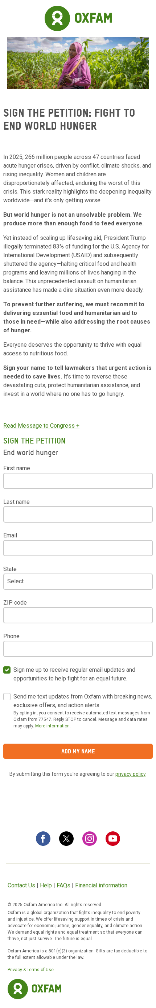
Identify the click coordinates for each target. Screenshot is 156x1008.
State (10, 569)
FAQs (63, 885)
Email (10, 535)
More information (52, 725)
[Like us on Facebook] (43, 838)
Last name (16, 501)
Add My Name (78, 751)
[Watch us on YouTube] (113, 838)
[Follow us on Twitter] (66, 838)
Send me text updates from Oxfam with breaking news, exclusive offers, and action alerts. (82, 701)
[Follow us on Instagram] (89, 838)
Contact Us (21, 885)
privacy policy (130, 774)
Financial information (101, 885)
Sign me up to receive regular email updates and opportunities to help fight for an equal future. (74, 674)
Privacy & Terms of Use (31, 969)
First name (16, 468)
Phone (11, 636)
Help (46, 885)
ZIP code (15, 602)
